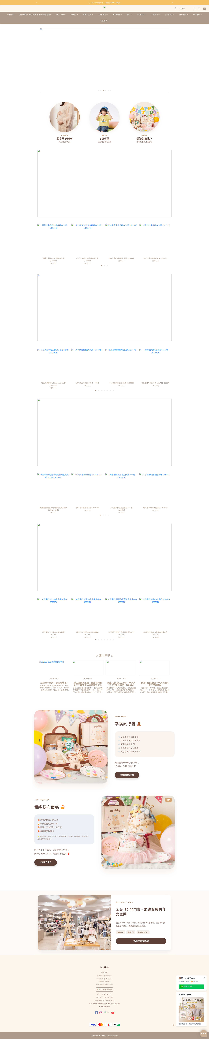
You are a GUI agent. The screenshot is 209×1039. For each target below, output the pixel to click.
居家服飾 (116, 15)
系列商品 (140, 15)
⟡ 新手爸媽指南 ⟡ (104, 981)
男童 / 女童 (87, 15)
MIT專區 (196, 15)
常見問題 (109, 978)
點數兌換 (108, 975)
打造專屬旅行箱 (127, 775)
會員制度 (100, 975)
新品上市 (60, 15)
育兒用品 (169, 15)
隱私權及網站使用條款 (104, 984)
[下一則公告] (172, 3)
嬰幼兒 (73, 15)
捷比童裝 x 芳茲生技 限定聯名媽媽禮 (34, 15)
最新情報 (11, 15)
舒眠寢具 (183, 15)
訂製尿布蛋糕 (45, 862)
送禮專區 (103, 21)
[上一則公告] (37, 3)
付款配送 (100, 978)
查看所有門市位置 (141, 941)
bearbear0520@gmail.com (104, 1000)
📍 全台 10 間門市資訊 (104, 989)
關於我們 (104, 972)
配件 (128, 15)
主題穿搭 (155, 15)
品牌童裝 (102, 15)
